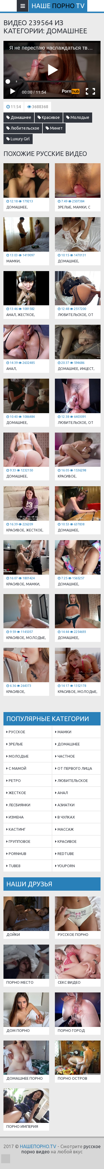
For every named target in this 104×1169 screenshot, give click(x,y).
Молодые (79, 117)
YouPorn (66, 866)
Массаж (65, 829)
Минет (56, 128)
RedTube (65, 854)
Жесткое (17, 793)
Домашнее (20, 117)
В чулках (66, 817)
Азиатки (66, 805)
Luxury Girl (20, 139)
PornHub (17, 854)
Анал (62, 793)
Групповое (19, 841)
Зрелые (15, 744)
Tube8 (14, 866)
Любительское (24, 128)
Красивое (50, 117)
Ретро (14, 780)
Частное (66, 756)
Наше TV (57, 5)
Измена (16, 817)
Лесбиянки (19, 805)
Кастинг (16, 829)
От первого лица (74, 768)
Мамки (64, 732)
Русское (16, 732)
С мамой (17, 768)
